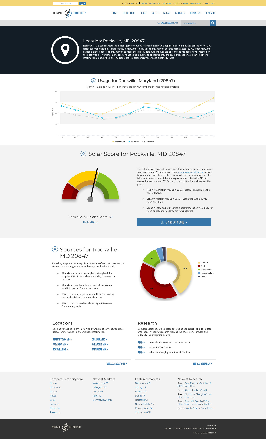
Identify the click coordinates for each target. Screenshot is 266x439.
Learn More (89, 222)
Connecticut (209, 3)
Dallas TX (140, 395)
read (140, 342)
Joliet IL (97, 395)
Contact (178, 428)
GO (82, 3)
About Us (168, 428)
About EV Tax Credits (196, 390)
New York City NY (144, 404)
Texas (185, 3)
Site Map (187, 428)
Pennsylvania (195, 3)
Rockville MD (59, 349)
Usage (143, 13)
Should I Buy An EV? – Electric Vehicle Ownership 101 (194, 402)
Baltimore (167, 3)
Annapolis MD (99, 344)
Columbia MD (98, 339)
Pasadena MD (59, 344)
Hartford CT (141, 400)
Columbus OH (143, 412)
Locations (129, 13)
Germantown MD (61, 339)
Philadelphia (154, 3)
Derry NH (98, 391)
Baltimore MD (99, 349)
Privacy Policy (198, 428)
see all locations (116, 363)
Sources (180, 13)
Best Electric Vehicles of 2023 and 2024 (194, 384)
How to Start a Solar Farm (199, 408)
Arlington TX (100, 387)
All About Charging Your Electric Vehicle (195, 395)
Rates (155, 13)
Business (195, 13)
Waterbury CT (100, 383)
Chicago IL (140, 387)
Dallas (144, 3)
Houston (134, 3)
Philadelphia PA (144, 408)
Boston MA (141, 391)
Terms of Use (211, 428)
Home (115, 13)
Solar (166, 13)
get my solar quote (172, 222)
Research (210, 13)
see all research (201, 363)
